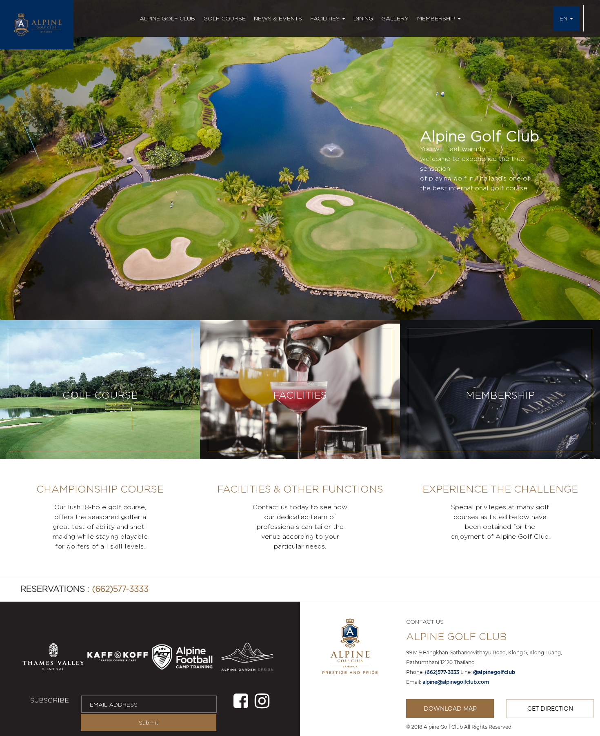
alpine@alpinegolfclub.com (455, 682)
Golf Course (224, 18)
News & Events (278, 18)
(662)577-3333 (120, 588)
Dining (363, 18)
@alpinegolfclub (494, 672)
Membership (437, 18)
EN (564, 18)
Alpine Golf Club (167, 18)
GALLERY (395, 18)
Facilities (325, 18)
